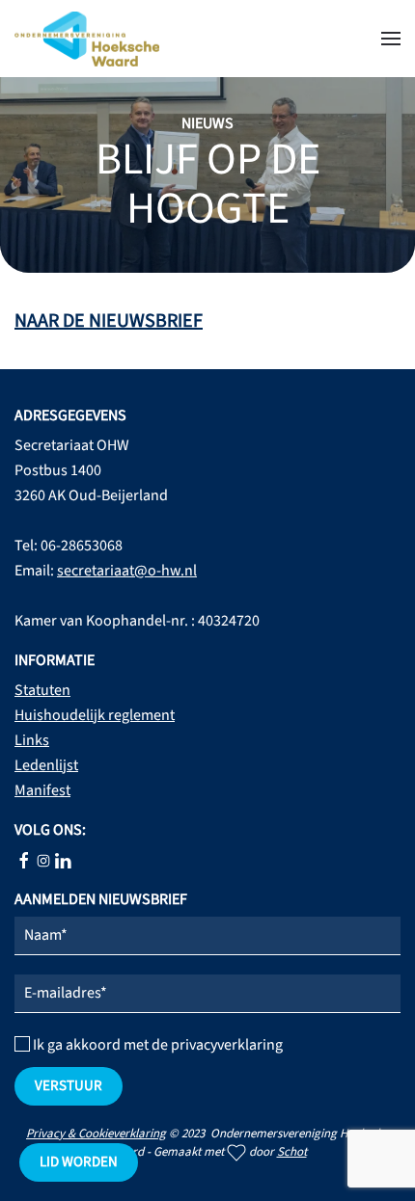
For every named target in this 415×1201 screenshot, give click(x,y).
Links (31, 740)
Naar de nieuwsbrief (108, 320)
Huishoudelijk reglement (94, 715)
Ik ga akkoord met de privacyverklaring (156, 1044)
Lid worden (79, 1162)
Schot (292, 1152)
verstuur (68, 1086)
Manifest (42, 790)
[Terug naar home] (86, 38)
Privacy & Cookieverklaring (96, 1133)
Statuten (42, 690)
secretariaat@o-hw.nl (127, 570)
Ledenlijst (46, 765)
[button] (391, 38)
